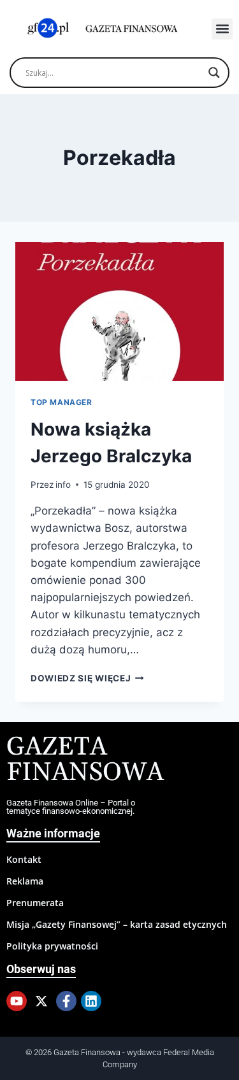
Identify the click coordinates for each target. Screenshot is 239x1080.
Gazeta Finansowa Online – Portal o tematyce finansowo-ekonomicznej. (70, 807)
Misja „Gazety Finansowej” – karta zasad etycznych (116, 924)
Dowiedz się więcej (87, 678)
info (63, 485)
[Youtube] (16, 1001)
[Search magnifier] (214, 73)
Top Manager (61, 402)
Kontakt (23, 859)
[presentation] (119, 311)
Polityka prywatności (52, 946)
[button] (222, 28)
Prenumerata (35, 903)
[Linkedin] (91, 1001)
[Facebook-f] (66, 1001)
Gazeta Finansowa (85, 760)
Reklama (24, 881)
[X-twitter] (41, 1001)
